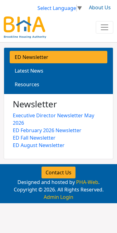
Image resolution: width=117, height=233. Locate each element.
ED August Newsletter (39, 145)
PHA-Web (87, 182)
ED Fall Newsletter (34, 137)
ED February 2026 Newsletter (47, 130)
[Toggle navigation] (104, 27)
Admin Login (58, 197)
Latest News (29, 70)
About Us (100, 7)
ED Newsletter (31, 57)
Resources (27, 84)
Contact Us (58, 172)
